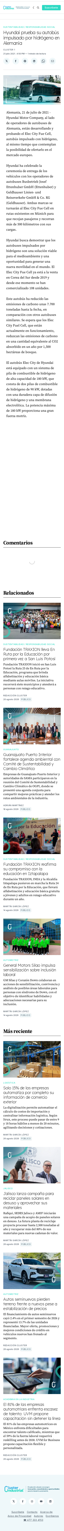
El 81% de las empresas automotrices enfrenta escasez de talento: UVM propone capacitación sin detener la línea (31, 1411)
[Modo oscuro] (34, 7)
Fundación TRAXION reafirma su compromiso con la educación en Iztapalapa (29, 869)
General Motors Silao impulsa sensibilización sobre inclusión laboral (29, 970)
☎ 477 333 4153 (33, 1520)
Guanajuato (11, 749)
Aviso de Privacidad (19, 1516)
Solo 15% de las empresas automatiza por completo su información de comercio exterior (28, 1094)
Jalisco (8, 1188)
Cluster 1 (9, 49)
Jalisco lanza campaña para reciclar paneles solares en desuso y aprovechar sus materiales (28, 1200)
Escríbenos (52, 1516)
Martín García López (16, 906)
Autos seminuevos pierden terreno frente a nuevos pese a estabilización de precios (30, 1304)
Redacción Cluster (15, 695)
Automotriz (11, 960)
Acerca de (46, 1512)
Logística (9, 1083)
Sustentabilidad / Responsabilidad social (29, 27)
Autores (38, 1516)
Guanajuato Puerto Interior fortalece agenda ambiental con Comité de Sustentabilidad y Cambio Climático (31, 761)
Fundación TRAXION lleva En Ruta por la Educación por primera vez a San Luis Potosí (29, 654)
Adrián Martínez (13, 805)
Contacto (32, 1512)
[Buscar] (38, 7)
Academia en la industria (19, 1399)
